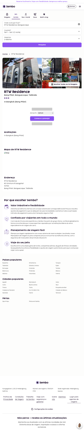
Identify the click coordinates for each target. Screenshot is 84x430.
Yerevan (58, 293)
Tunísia (58, 268)
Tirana (4, 287)
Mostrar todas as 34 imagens (65, 84)
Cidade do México (61, 290)
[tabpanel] (42, 34)
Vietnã (58, 273)
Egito (57, 265)
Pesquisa (42, 44)
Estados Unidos (34, 265)
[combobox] (40, 25)
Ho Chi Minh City (34, 290)
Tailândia (5, 265)
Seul (57, 285)
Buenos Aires (33, 285)
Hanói (31, 293)
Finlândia (32, 271)
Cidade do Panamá (8, 290)
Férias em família (34, 301)
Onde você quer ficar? (12, 23)
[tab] (7, 15)
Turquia (58, 263)
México (58, 271)
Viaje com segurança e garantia (41, 399)
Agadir (4, 282)
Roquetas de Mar (61, 287)
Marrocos (5, 271)
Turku (31, 287)
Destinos (62, 397)
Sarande (5, 293)
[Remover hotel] (79, 24)
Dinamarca (32, 263)
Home (5, 54)
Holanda (32, 268)
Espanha (5, 263)
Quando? (7, 30)
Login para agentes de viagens (74, 399)
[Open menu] (80, 6)
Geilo (57, 282)
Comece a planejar (42, 118)
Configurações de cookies (43, 409)
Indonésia (32, 273)
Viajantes (7, 37)
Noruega (5, 268)
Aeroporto (33, 113)
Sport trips (5, 301)
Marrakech (32, 282)
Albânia (4, 273)
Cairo (4, 285)
